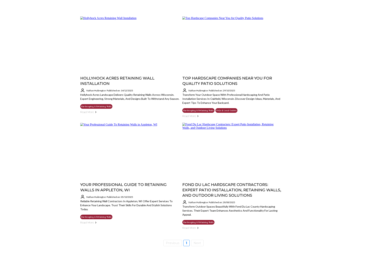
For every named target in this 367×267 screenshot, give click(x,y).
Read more (87, 112)
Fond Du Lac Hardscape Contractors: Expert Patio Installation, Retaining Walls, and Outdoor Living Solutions (231, 190)
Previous (172, 243)
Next (197, 243)
